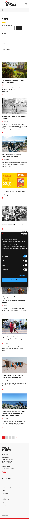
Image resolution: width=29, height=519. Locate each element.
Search (19, 28)
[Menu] (25, 4)
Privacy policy (5, 515)
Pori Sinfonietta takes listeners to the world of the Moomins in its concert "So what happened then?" (14, 193)
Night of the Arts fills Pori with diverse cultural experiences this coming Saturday (14, 339)
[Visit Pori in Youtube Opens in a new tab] (7, 473)
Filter (5, 33)
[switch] (25, 261)
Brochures (5, 493)
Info (3, 482)
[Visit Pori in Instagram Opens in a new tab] (5, 473)
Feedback (5, 505)
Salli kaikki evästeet (14, 279)
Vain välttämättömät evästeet (14, 284)
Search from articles (7, 25)
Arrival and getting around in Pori (11, 487)
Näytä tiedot (22, 275)
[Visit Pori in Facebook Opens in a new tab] (3, 473)
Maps (3, 490)
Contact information (7, 502)
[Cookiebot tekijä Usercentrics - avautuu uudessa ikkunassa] (21, 234)
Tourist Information (7, 484)
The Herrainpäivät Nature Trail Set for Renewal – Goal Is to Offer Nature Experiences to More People (13, 413)
